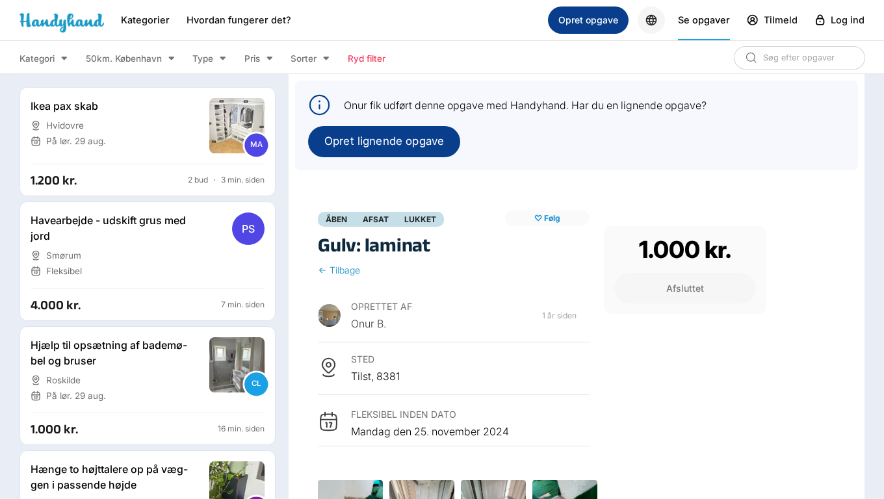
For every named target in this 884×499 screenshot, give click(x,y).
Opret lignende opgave (384, 140)
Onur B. (368, 323)
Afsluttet (685, 288)
